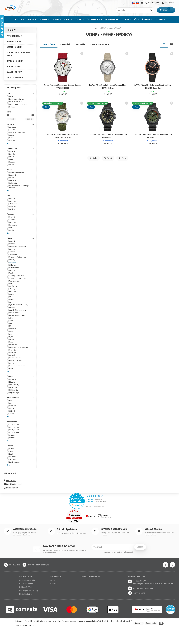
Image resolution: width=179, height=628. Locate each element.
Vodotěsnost (12, 422)
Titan (11, 321)
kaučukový (13, 353)
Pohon (9, 169)
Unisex (11, 157)
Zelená (11, 414)
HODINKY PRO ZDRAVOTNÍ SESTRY (18, 54)
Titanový (12, 252)
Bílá (10, 400)
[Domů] (10, 8)
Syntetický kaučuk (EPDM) (18, 305)
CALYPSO (12, 138)
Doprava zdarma (153, 529)
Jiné (10, 334)
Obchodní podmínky (27, 580)
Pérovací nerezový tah (17, 366)
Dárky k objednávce (67, 529)
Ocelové (12, 217)
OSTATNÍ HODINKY (15, 78)
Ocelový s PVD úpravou (17, 246)
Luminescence (14, 462)
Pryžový (12, 307)
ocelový (12, 355)
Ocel (10, 323)
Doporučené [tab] (49, 44)
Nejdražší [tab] (80, 44)
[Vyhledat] (151, 10)
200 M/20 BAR (14, 427)
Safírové (12, 199)
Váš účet (168, 3)
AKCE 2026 (19, 19)
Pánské (12, 151)
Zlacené (12, 339)
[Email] (142, 3)
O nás (52, 580)
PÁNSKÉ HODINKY (14, 36)
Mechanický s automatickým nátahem (19, 187)
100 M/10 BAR (14, 425)
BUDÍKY (67, 19)
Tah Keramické (14, 281)
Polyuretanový (14, 268)
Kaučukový (13, 286)
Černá (11, 403)
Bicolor (11, 230)
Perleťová (12, 406)
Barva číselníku (13, 397)
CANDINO (12, 140)
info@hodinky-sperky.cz (15, 484)
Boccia (11, 135)
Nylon (11, 331)
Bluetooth (12, 457)
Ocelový (12, 241)
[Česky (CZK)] (134, 3)
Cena (9, 112)
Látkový (12, 260)
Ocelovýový (13, 350)
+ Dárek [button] (46, 107)
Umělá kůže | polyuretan (17, 310)
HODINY (55, 19)
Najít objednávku (25, 594)
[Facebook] (165, 565)
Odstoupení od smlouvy (28, 591)
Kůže (11, 318)
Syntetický (13, 254)
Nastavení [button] (138, 623)
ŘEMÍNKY (146, 19)
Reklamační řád (25, 587)
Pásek (9, 238)
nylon (11, 337)
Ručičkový (12, 379)
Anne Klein (13, 130)
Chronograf (13, 387)
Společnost (56, 577)
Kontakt (53, 584)
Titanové (12, 220)
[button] (172, 10)
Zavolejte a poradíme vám (114, 529)
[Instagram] (172, 565)
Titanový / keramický (16, 276)
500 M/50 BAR (14, 432)
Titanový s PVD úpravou (17, 257)
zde (36, 625)
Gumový (12, 249)
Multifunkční (13, 390)
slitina (11, 368)
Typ (8, 93)
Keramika (12, 329)
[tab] (164, 44)
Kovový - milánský (15, 360)
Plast (11, 297)
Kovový (11, 294)
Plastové (12, 201)
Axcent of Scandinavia (17, 132)
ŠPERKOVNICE (93, 19)
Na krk (11, 165)
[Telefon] (6, 565)
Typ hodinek (12, 148)
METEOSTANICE (112, 19)
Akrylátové (13, 204)
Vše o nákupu (26, 577)
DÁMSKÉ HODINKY (15, 42)
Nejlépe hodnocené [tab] (99, 44)
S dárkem (12, 107)
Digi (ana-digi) (14, 393)
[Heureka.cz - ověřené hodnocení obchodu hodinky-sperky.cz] (89, 501)
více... (8, 143)
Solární (11, 178)
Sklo (8, 196)
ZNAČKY (30, 19)
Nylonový (12, 262)
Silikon (11, 299)
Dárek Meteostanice (16, 99)
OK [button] (161, 623)
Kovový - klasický (15, 358)
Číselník (10, 376)
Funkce (10, 446)
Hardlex (12, 209)
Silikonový (12, 265)
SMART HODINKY (14, 72)
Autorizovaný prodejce (24, 529)
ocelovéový (13, 345)
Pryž (10, 302)
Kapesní (12, 162)
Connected (13, 180)
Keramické (13, 225)
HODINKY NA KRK (14, 66)
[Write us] (130, 593)
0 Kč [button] (166, 10)
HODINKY (45, 20)
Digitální (12, 382)
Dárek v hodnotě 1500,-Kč (18, 104)
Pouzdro (10, 214)
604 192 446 (11, 480)
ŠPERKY (79, 19)
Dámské (12, 154)
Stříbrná (12, 411)
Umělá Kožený (14, 313)
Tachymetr (13, 459)
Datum (11, 449)
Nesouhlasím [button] (151, 623)
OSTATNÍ (159, 19)
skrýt (8, 371)
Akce (11, 96)
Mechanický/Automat (17, 172)
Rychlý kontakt (12, 488)
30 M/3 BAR (13, 438)
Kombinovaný (14, 385)
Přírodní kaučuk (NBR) (17, 315)
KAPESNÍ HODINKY (15, 61)
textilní (11, 363)
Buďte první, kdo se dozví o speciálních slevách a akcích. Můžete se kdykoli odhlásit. (65, 552)
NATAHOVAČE (130, 19)
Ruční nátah (13, 183)
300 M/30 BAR (14, 430)
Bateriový (12, 175)
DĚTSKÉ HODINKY (14, 47)
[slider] (8, 115)
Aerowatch (13, 127)
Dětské (11, 159)
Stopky (11, 451)
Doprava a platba (26, 584)
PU (10, 326)
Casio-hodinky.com (90, 577)
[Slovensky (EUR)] (138, 3)
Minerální (12, 206)
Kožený (11, 244)
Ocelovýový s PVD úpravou (18, 347)
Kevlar (11, 342)
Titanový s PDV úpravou (17, 278)
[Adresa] (130, 581)
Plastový (12, 270)
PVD (10, 228)
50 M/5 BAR (13, 435)
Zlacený (12, 289)
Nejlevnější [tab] (65, 44)
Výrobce (10, 124)
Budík (11, 454)
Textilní (11, 273)
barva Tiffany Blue (15, 102)
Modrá (11, 408)
